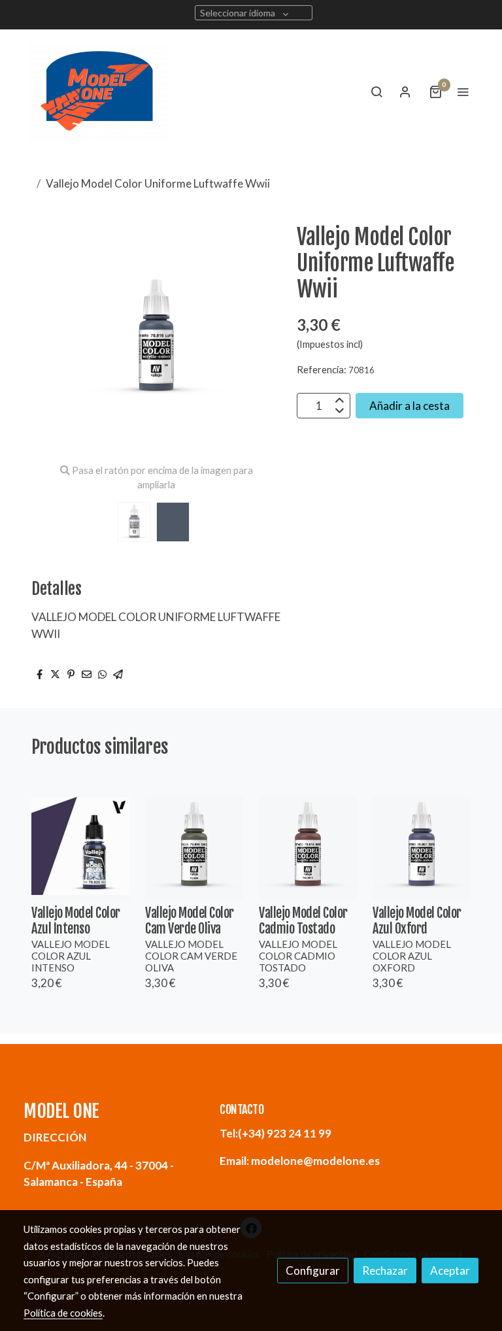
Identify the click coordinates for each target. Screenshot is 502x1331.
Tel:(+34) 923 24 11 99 (275, 1133)
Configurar (313, 1270)
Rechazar (385, 1270)
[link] (99, 91)
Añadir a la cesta (409, 406)
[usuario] (405, 91)
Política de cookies (63, 1313)
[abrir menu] (463, 91)
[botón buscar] (376, 91)
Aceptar (450, 1270)
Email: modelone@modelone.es (300, 1161)
